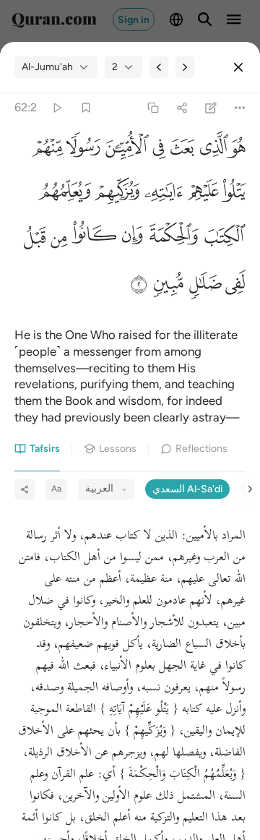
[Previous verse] (159, 67)
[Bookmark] (85, 108)
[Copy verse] (152, 108)
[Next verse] (185, 67)
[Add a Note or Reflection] (211, 108)
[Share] (181, 108)
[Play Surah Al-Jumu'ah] (56, 108)
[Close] (238, 67)
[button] (237, 149)
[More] (240, 108)
